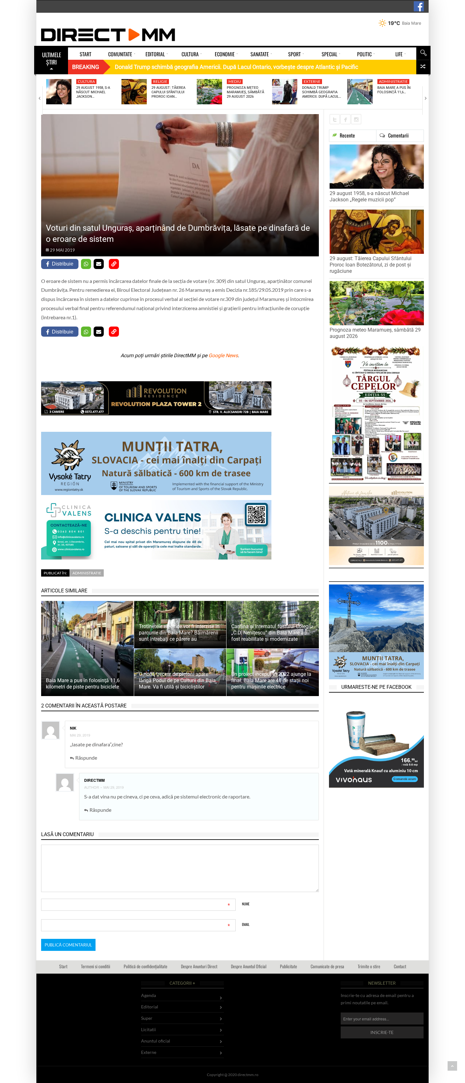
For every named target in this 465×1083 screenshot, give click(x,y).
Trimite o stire (369, 966)
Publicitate (288, 966)
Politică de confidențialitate (145, 966)
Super (146, 1018)
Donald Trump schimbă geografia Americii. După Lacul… (321, 92)
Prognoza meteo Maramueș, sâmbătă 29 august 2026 (245, 92)
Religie (160, 81)
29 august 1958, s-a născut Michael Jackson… (93, 92)
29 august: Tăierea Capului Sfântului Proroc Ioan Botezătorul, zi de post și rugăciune (371, 264)
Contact (400, 966)
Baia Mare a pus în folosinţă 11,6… (394, 90)
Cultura (86, 81)
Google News (223, 355)
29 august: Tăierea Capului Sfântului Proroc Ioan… (168, 92)
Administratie (393, 81)
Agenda (148, 995)
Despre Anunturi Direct (199, 966)
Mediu (234, 81)
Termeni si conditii (95, 966)
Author (91, 787)
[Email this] (99, 264)
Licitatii (148, 1029)
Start (63, 966)
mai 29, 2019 (80, 734)
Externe (312, 81)
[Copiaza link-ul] (114, 264)
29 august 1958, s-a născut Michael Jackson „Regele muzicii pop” (369, 196)
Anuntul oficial (155, 1040)
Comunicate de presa (327, 966)
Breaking (85, 67)
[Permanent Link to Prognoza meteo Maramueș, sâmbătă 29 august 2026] (209, 91)
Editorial (149, 1006)
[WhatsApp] (86, 264)
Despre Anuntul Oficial (248, 966)
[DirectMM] (108, 35)
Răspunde (86, 758)
